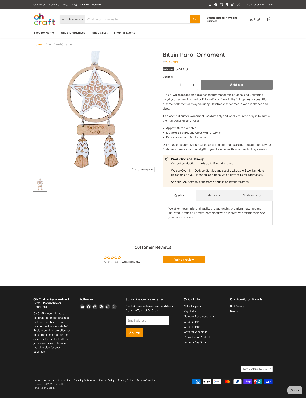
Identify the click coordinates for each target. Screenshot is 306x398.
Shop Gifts (99, 32)
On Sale (84, 4)
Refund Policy (106, 380)
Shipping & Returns (84, 380)
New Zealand (258, 4)
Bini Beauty (237, 306)
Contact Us (39, 4)
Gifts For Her (192, 326)
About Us (54, 4)
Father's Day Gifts (195, 342)
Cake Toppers (192, 306)
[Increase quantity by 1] (193, 85)
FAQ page (188, 182)
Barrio (234, 311)
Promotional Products (197, 337)
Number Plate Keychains (199, 316)
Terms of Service (146, 380)
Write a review (184, 259)
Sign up (134, 332)
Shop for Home (43, 32)
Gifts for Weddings (196, 332)
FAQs (65, 4)
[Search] (195, 19)
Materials (213, 195)
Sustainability (252, 195)
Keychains (190, 311)
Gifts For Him (192, 321)
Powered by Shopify (44, 387)
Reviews (96, 4)
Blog (74, 4)
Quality (179, 195)
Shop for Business (73, 32)
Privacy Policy (125, 380)
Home (37, 44)
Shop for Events (124, 32)
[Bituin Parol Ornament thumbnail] (40, 184)
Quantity (168, 76)
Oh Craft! (172, 62)
